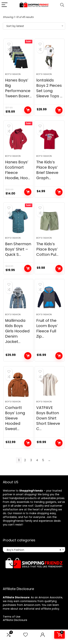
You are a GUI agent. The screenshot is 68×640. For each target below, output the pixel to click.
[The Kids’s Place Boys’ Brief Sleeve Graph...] (49, 139)
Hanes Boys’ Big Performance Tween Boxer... (18, 88)
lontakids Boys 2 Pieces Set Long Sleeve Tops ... (49, 88)
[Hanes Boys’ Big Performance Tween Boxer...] (18, 57)
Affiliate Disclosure (15, 620)
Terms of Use (11, 616)
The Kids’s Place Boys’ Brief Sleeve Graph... (47, 170)
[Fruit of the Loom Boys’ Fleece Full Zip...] (49, 297)
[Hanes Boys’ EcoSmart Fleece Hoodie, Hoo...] (18, 139)
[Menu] (4, 5)
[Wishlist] (25, 634)
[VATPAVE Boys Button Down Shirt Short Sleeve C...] (49, 385)
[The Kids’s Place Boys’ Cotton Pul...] (49, 221)
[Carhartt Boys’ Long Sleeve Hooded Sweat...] (18, 385)
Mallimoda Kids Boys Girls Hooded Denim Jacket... (17, 331)
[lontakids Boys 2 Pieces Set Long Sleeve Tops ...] (49, 57)
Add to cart (27, 110)
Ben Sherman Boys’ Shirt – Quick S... (18, 249)
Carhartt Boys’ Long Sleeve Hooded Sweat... (15, 418)
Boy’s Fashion (13, 74)
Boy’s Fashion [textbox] (33, 550)
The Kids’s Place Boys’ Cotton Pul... (47, 249)
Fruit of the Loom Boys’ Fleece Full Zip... (47, 328)
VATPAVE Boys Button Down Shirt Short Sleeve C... (48, 418)
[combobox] (34, 549)
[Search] (62, 5)
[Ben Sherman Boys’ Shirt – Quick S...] (18, 221)
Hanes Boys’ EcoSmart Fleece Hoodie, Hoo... (17, 170)
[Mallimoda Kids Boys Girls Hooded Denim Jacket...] (18, 297)
